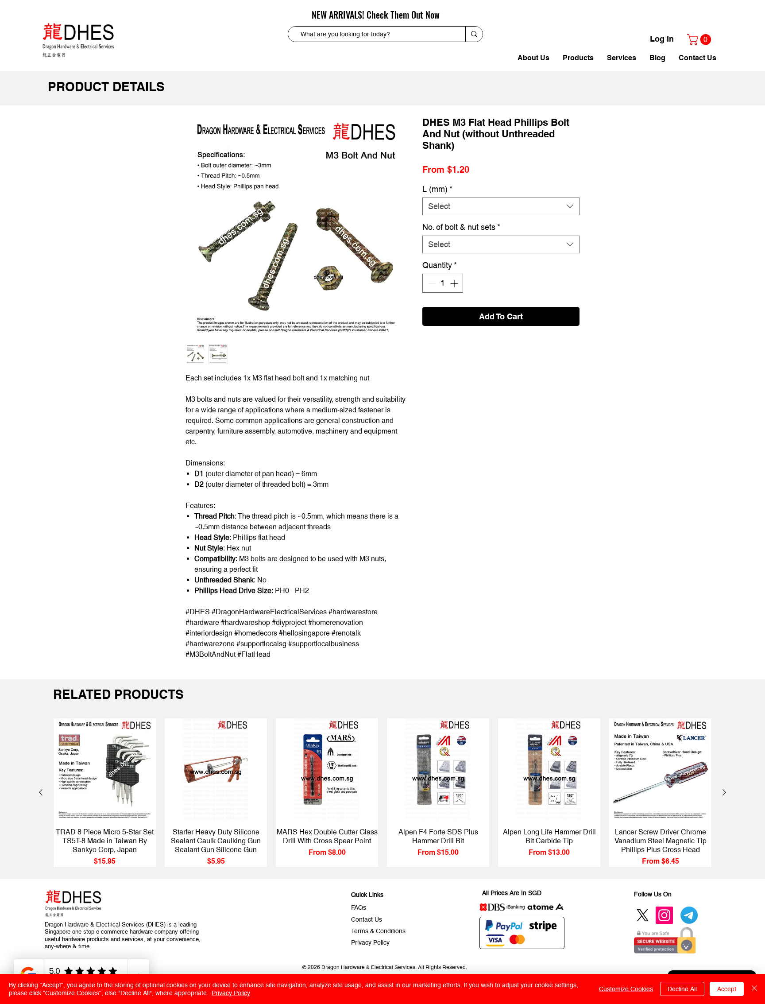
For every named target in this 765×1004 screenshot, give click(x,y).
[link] (700, 39)
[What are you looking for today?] (474, 34)
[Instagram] (664, 915)
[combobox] (501, 206)
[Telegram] (689, 915)
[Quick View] (105, 769)
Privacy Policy (231, 992)
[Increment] (455, 283)
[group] (382, 792)
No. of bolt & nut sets (461, 227)
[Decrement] (430, 283)
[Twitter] (642, 915)
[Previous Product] (40, 792)
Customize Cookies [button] (626, 988)
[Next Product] (724, 792)
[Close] (754, 989)
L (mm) (437, 189)
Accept (726, 988)
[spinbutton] (442, 283)
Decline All (682, 988)
